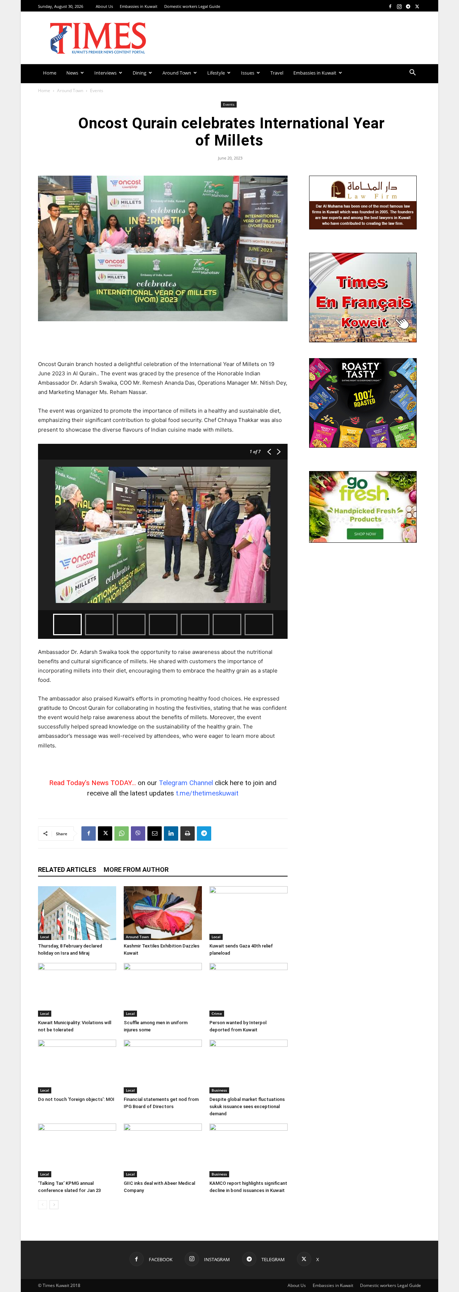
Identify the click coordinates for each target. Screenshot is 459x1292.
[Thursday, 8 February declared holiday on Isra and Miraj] (77, 913)
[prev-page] (42, 1204)
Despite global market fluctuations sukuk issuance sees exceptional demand (247, 1106)
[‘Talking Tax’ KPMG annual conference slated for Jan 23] (77, 1150)
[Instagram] (399, 6)
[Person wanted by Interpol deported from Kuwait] (248, 990)
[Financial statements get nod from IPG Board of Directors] (163, 1066)
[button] (412, 73)
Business (219, 1090)
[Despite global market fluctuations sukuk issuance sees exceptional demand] (248, 1066)
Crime (217, 1013)
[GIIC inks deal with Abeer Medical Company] (163, 1150)
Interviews (105, 73)
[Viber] (138, 833)
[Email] (154, 833)
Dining (139, 73)
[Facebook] (390, 6)
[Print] (187, 833)
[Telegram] (408, 6)
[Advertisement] (163, 341)
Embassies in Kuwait (138, 6)
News (72, 73)
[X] (417, 6)
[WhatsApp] (121, 833)
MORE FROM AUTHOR (136, 869)
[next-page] (53, 1204)
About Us (104, 6)
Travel (276, 73)
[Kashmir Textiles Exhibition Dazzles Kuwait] (163, 913)
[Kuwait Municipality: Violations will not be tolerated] (77, 990)
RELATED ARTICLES (67, 869)
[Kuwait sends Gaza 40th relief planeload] (248, 913)
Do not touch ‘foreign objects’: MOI (76, 1099)
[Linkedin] (171, 833)
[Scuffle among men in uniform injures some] (163, 990)
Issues (247, 73)
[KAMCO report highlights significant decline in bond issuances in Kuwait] (248, 1150)
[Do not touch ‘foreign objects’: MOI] (77, 1066)
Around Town (176, 73)
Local (44, 936)
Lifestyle (216, 73)
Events (229, 104)
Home (49, 73)
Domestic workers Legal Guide (192, 6)
